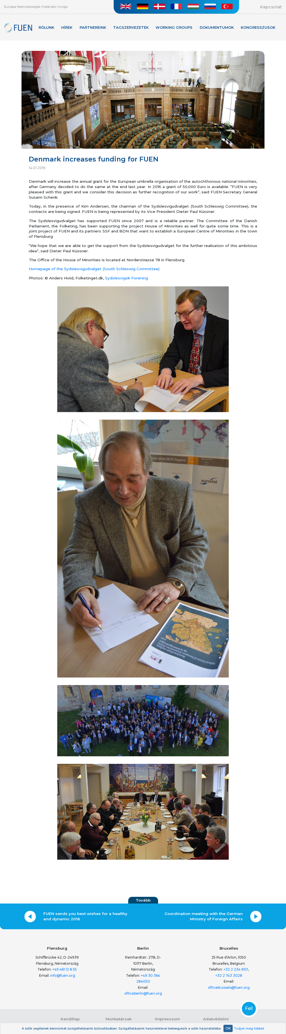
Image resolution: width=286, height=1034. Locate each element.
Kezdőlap (70, 1019)
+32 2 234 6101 (235, 969)
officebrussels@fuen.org (229, 987)
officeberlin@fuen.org (143, 993)
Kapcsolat (271, 6)
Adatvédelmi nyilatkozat (216, 1021)
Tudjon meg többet (249, 1028)
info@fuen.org (62, 975)
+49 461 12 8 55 (64, 969)
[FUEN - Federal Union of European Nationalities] (18, 28)
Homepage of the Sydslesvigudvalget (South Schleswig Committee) (94, 269)
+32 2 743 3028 (228, 975)
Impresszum (167, 1019)
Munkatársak (119, 1019)
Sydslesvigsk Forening (127, 278)
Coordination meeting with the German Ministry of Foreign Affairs (204, 916)
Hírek (66, 27)
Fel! (249, 1008)
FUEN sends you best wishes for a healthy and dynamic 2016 (85, 916)
